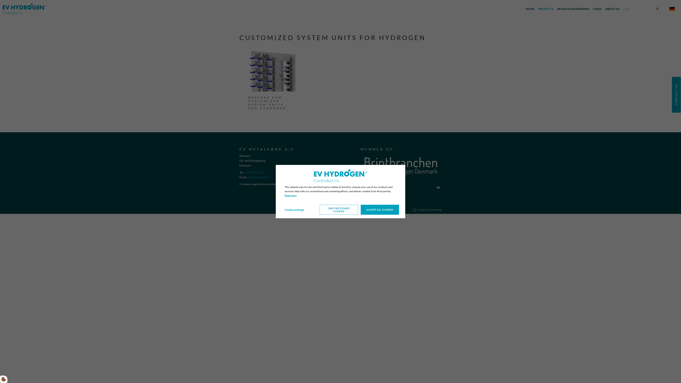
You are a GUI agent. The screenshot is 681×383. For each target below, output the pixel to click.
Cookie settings (294, 209)
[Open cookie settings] (3, 379)
